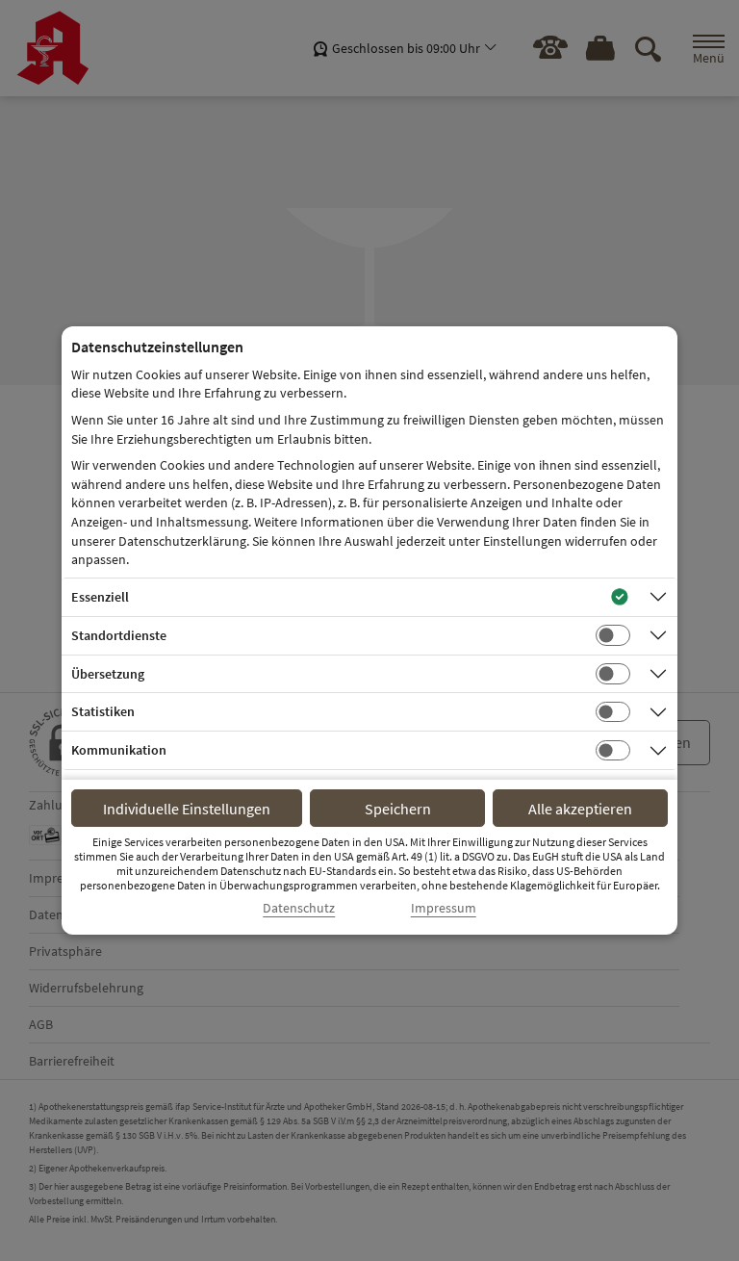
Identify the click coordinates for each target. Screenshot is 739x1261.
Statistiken (103, 711)
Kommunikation (118, 750)
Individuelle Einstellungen (186, 808)
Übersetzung (107, 673)
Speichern (398, 808)
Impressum (443, 908)
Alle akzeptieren (580, 808)
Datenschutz (299, 908)
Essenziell (100, 596)
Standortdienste (118, 635)
